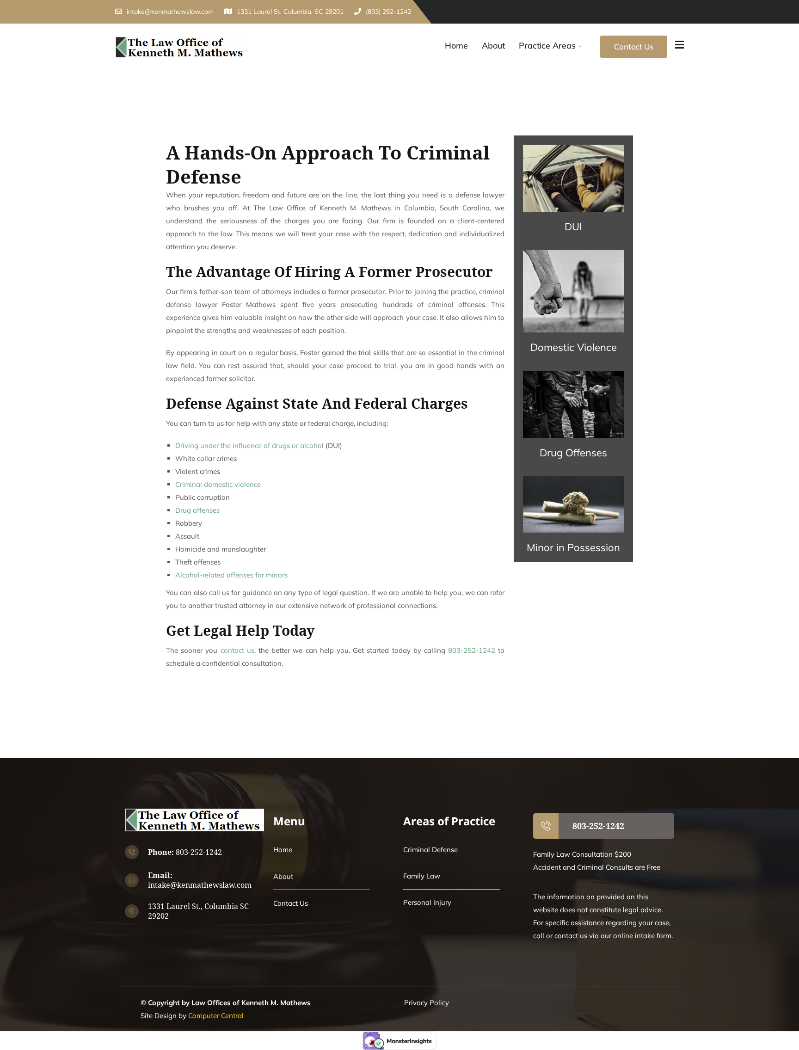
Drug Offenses (573, 452)
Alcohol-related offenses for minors (231, 575)
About (493, 45)
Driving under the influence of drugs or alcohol (249, 445)
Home (456, 45)
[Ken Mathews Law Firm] (181, 47)
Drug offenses (197, 510)
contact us (237, 650)
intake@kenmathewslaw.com (170, 11)
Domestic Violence (573, 347)
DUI (573, 226)
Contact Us (633, 46)
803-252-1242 (471, 650)
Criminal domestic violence (218, 484)
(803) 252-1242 (388, 11)
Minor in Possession (573, 547)
